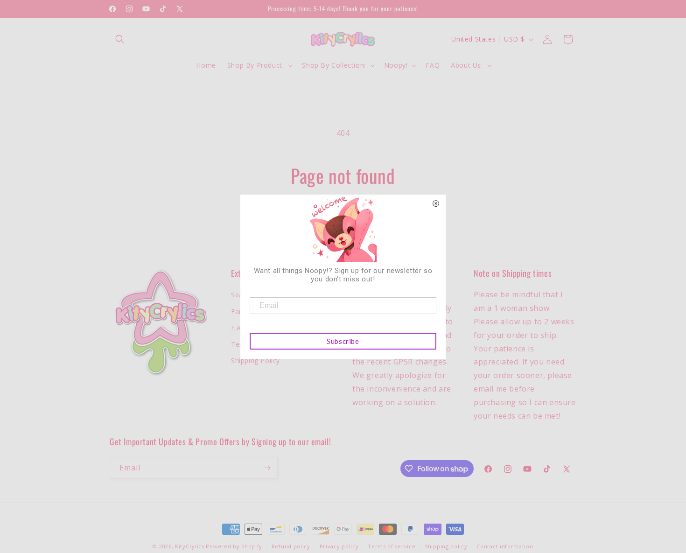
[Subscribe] (267, 468)
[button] (120, 39)
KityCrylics (189, 546)
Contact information (504, 546)
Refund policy (291, 546)
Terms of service (391, 546)
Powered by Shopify (234, 546)
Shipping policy (446, 546)
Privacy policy (339, 546)
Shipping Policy (255, 360)
